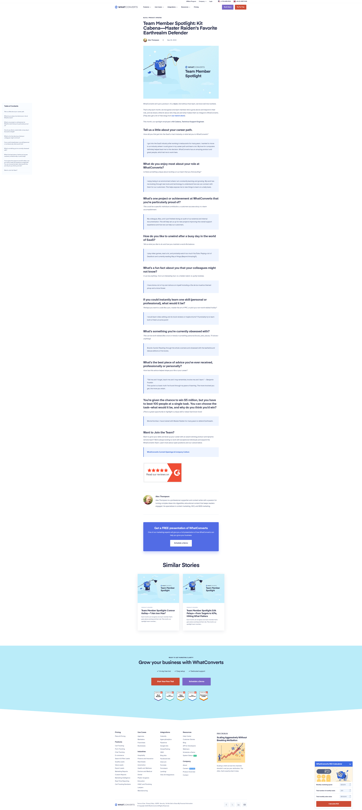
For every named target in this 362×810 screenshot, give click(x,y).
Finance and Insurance (145, 759)
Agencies (141, 736)
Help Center (187, 736)
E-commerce (119, 755)
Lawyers (140, 787)
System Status (189, 755)
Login (210, 1)
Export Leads (119, 768)
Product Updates (155, 17)
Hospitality (141, 755)
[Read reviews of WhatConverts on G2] (162, 462)
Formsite (163, 765)
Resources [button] (185, 7)
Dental (140, 775)
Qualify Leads (119, 762)
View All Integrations (167, 775)
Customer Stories (189, 739)
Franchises (141, 743)
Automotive (141, 765)
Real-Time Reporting (122, 781)
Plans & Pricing (120, 736)
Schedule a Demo (189, 752)
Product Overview (189, 772)
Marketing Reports (121, 771)
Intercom (163, 762)
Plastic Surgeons (143, 778)
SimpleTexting (165, 749)
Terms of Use (141, 803)
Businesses (141, 746)
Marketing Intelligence (122, 778)
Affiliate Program (191, 1)
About (185, 765)
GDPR (157, 803)
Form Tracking (120, 749)
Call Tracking (119, 746)
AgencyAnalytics (166, 739)
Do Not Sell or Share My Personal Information (179, 803)
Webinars (186, 749)
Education (141, 781)
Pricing (196, 7)
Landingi (163, 772)
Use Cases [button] (158, 7)
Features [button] (146, 7)
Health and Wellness (145, 768)
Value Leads (119, 765)
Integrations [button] (172, 7)
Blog (145, 17)
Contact (185, 775)
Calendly (163, 736)
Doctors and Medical (145, 771)
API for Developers (189, 746)
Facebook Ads (165, 759)
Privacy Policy (150, 803)
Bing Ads (163, 755)
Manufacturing (143, 791)
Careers (189, 768)
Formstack (164, 768)
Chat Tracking (120, 752)
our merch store (178, 116)
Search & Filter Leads (122, 759)
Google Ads (164, 746)
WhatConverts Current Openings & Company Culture (168, 452)
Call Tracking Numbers (123, 784)
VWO (162, 752)
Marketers (141, 739)
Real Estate (141, 762)
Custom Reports (120, 775)
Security (162, 803)
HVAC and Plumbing (145, 784)
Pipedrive (163, 743)
